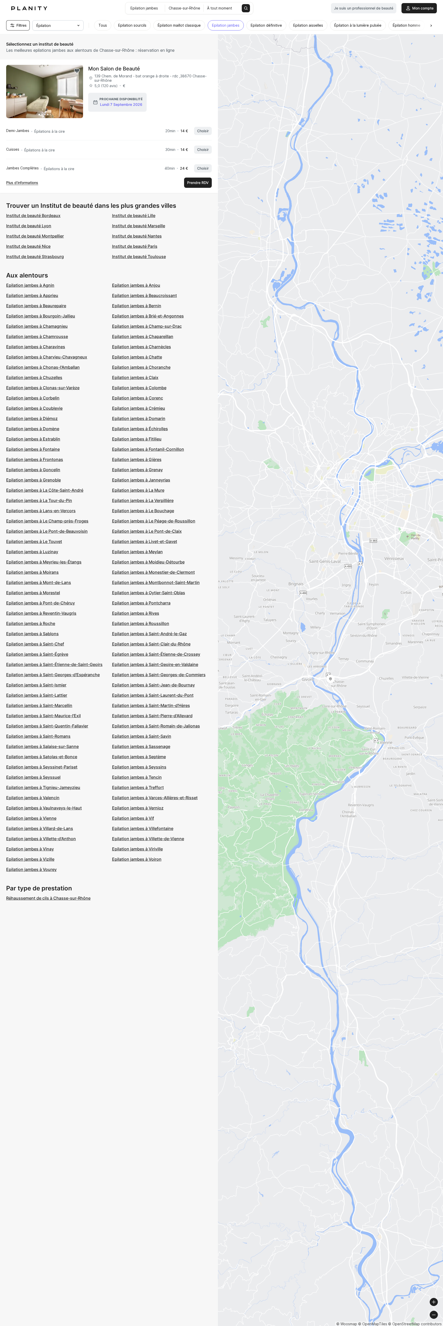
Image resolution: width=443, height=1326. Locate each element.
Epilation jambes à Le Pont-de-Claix (147, 531)
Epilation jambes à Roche (30, 623)
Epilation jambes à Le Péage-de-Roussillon (153, 520)
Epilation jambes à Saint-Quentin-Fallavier (47, 725)
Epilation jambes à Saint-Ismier (36, 684)
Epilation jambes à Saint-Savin (141, 736)
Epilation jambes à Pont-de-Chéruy (40, 602)
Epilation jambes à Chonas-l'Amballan (43, 367)
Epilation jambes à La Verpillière (143, 500)
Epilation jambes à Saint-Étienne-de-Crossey (156, 654)
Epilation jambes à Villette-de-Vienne (148, 838)
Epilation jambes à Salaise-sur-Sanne (42, 746)
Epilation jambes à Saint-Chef (35, 643)
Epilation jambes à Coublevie (34, 408)
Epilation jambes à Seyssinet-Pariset (41, 766)
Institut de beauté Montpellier (35, 236)
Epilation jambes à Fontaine (33, 449)
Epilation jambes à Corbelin (32, 397)
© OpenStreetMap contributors (415, 1324)
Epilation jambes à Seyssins (139, 766)
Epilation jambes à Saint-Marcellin (39, 705)
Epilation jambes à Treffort (138, 787)
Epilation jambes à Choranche (141, 367)
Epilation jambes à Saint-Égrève (37, 654)
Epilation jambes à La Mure (138, 490)
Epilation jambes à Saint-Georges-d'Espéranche (53, 674)
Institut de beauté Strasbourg (35, 256)
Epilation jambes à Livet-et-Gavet (144, 541)
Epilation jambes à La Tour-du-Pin (39, 500)
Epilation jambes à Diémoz (32, 418)
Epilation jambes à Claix (135, 377)
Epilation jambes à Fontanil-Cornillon (148, 449)
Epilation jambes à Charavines (35, 346)
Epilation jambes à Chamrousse (37, 336)
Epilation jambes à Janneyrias (141, 479)
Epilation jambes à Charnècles (141, 346)
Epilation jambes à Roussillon (140, 623)
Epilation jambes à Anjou (136, 285)
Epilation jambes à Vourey (31, 869)
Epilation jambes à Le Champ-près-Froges (47, 520)
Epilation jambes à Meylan (137, 551)
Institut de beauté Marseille (138, 225)
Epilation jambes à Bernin (136, 305)
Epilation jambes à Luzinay (32, 551)
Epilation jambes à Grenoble (33, 479)
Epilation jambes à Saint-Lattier (36, 695)
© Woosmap (346, 1324)
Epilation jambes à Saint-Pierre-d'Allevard (152, 715)
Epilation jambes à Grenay (137, 469)
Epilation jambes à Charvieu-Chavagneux (46, 356)
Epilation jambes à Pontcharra (141, 602)
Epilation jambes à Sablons (32, 633)
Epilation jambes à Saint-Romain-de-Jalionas (156, 725)
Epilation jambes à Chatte (137, 356)
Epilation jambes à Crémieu (138, 408)
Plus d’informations (22, 182)
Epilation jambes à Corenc (137, 397)
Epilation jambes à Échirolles (140, 428)
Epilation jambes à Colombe (139, 387)
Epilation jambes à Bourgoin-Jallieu (40, 315)
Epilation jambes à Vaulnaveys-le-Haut (44, 807)
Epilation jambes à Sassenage (141, 746)
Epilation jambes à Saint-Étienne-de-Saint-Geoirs (54, 664)
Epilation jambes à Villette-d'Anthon (41, 838)
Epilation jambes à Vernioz (138, 807)
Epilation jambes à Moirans (32, 572)
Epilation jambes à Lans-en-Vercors (41, 510)
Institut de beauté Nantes (137, 236)
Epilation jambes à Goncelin (33, 469)
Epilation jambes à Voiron (137, 859)
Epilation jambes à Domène (32, 428)
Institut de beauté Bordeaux (33, 215)
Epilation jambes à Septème (139, 756)
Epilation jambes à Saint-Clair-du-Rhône (151, 643)
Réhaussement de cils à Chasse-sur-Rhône (48, 898)
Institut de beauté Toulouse (139, 256)
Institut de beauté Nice (28, 246)
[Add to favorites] (77, 71)
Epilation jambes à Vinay (30, 848)
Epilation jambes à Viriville (137, 848)
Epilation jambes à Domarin (138, 418)
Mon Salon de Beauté (114, 69)
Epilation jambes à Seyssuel (33, 777)
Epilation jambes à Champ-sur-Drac (147, 326)
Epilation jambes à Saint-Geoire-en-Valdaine (155, 664)
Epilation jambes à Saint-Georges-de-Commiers (159, 674)
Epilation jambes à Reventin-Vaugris (41, 613)
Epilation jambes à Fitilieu (137, 438)
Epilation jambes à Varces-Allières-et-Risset (155, 797)
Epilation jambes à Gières (137, 459)
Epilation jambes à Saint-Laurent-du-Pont (153, 695)
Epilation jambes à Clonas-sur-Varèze (42, 387)
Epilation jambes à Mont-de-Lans (38, 582)
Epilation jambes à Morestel (33, 592)
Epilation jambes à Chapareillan (142, 336)
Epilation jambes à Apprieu (32, 295)
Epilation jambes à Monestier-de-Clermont (153, 572)
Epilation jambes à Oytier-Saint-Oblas (148, 592)
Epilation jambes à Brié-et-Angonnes (148, 315)
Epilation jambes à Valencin (32, 797)
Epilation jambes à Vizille (30, 859)
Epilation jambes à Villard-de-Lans (39, 828)
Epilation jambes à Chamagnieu (37, 326)
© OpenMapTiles (372, 1324)
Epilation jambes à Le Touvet (34, 541)
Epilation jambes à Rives (135, 613)
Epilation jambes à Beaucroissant (144, 295)
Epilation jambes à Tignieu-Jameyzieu (43, 787)
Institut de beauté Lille (133, 215)
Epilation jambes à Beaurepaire (36, 305)
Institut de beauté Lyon (28, 225)
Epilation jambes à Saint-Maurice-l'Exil (43, 715)
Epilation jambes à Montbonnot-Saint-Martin (156, 582)
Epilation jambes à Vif (133, 818)
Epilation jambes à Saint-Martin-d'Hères (151, 705)
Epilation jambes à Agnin (30, 285)
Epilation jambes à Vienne (31, 818)
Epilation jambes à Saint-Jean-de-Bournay (153, 684)
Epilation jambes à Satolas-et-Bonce (41, 756)
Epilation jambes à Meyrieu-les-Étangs (44, 561)
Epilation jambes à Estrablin (33, 438)
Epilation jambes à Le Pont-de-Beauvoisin (47, 531)
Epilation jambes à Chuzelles (34, 377)
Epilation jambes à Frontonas (34, 459)
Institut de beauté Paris (134, 246)
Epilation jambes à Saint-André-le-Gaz (149, 633)
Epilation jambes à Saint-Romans (38, 736)
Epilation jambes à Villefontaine (142, 828)
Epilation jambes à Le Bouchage (143, 510)
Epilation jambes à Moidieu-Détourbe (148, 561)
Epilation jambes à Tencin (137, 777)
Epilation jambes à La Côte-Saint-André (44, 490)
